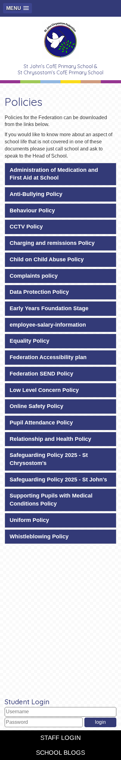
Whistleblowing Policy (39, 536)
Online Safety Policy (36, 406)
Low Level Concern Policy (44, 390)
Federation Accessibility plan (48, 357)
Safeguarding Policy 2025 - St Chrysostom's (49, 459)
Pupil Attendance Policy (41, 422)
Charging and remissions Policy (52, 243)
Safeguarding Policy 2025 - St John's (58, 479)
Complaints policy (34, 276)
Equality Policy (29, 341)
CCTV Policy (26, 227)
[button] (17, 8)
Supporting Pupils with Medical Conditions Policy (51, 500)
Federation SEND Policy (41, 374)
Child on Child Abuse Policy (47, 259)
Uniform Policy (29, 520)
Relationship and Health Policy (50, 439)
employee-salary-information (48, 325)
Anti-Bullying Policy (36, 194)
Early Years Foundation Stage (49, 308)
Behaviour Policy (32, 210)
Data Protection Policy (39, 292)
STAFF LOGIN (60, 737)
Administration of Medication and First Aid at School (54, 174)
